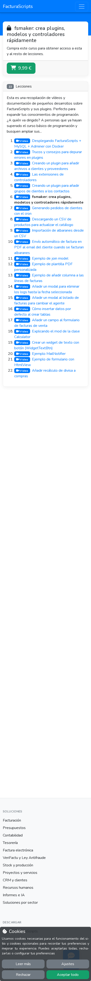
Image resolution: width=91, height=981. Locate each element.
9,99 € (24, 68)
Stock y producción (18, 865)
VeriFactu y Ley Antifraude (24, 857)
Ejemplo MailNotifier (49, 353)
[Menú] (81, 6)
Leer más (23, 964)
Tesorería (10, 842)
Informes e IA (14, 895)
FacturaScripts (18, 6)
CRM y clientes (15, 880)
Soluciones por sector (20, 902)
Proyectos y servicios (20, 872)
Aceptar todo (68, 974)
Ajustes (67, 964)
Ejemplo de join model (50, 258)
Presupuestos (14, 827)
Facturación (12, 820)
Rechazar (23, 974)
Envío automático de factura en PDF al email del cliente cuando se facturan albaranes (49, 247)
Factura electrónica (18, 850)
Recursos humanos (18, 887)
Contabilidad (13, 835)
